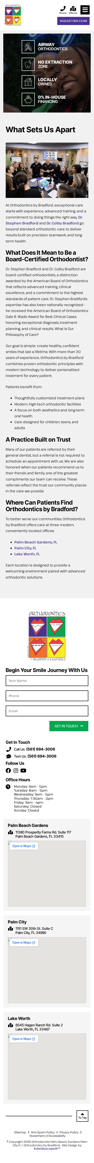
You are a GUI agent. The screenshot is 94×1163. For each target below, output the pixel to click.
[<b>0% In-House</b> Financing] (28, 99)
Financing (52, 99)
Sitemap (20, 1132)
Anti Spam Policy (43, 1132)
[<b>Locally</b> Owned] (28, 81)
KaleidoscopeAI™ (47, 1148)
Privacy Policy (68, 1132)
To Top (82, 1117)
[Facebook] (8, 770)
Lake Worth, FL (27, 554)
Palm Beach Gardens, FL (35, 542)
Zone (55, 64)
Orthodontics (53, 47)
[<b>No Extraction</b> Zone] (28, 64)
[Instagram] (15, 770)
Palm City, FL (25, 548)
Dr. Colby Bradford (63, 223)
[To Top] (82, 1113)
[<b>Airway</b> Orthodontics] (28, 46)
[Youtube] (23, 770)
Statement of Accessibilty (48, 1136)
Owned (47, 82)
